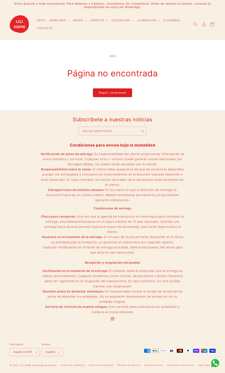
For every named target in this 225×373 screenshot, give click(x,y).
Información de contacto (181, 365)
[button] (59, 20)
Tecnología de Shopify (44, 365)
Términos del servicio (129, 365)
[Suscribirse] (142, 131)
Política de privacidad (101, 365)
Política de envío (154, 365)
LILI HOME (25, 365)
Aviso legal (204, 365)
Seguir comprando (112, 92)
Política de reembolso (73, 365)
